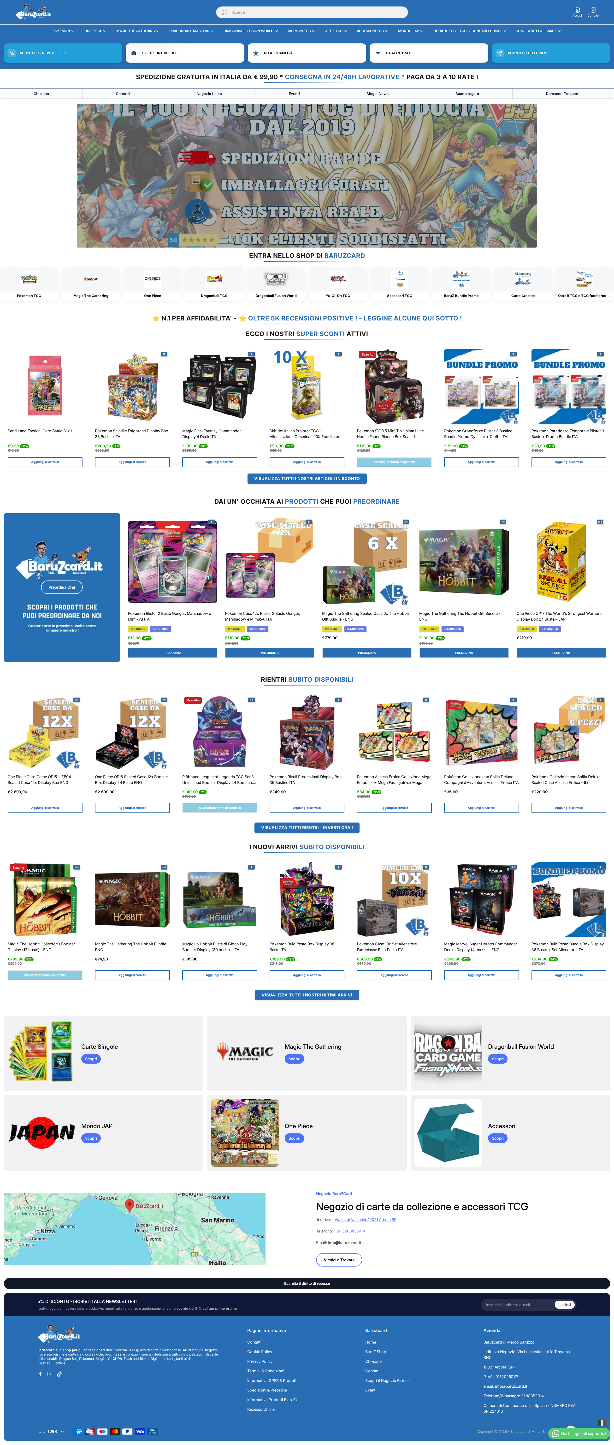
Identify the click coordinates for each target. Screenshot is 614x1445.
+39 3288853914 (349, 1231)
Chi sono (41, 93)
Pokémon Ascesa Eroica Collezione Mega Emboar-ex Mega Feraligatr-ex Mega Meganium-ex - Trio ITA (394, 780)
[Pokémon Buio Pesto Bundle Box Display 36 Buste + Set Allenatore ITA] (568, 899)
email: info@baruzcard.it (505, 1386)
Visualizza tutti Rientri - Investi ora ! (307, 827)
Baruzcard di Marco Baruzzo (509, 1342)
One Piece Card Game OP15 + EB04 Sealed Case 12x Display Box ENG (39, 779)
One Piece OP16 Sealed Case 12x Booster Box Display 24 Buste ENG (131, 779)
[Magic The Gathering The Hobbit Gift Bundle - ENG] (464, 562)
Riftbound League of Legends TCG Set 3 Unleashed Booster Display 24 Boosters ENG (218, 780)
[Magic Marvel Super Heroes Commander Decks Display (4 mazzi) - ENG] (481, 899)
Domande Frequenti (563, 93)
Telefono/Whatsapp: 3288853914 (514, 1395)
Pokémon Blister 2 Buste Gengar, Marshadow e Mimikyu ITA (169, 616)
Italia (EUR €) (48, 1431)
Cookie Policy (259, 1351)
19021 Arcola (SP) (499, 1367)
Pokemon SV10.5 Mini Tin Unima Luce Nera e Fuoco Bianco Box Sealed (390, 433)
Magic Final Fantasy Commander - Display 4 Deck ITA (212, 433)
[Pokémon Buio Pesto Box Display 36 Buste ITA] (307, 899)
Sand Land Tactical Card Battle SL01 (40, 430)
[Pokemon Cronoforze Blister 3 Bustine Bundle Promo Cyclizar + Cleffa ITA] (481, 386)
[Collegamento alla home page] (59, 1334)
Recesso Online (261, 1409)
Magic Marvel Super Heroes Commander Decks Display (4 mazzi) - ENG (480, 947)
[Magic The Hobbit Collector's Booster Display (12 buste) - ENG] (45, 899)
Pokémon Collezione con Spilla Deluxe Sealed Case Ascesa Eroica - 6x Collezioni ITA (566, 780)
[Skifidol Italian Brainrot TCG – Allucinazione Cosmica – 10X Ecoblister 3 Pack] (307, 386)
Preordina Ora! (62, 587)
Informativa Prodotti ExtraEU (273, 1399)
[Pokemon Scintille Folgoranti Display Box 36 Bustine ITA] (132, 386)
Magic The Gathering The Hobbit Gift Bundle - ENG (459, 616)
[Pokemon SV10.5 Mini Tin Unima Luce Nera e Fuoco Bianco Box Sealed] (394, 386)
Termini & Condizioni (265, 1370)
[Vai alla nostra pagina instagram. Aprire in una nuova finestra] (50, 1374)
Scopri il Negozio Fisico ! (387, 1380)
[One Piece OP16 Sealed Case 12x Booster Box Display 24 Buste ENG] (132, 732)
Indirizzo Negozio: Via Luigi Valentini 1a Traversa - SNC (528, 1354)
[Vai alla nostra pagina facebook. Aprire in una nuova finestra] (40, 1374)
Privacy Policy (260, 1361)
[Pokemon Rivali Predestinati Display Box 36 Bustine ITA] (307, 732)
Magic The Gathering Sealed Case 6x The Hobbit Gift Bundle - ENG (365, 616)
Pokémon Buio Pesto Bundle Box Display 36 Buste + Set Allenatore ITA (567, 947)
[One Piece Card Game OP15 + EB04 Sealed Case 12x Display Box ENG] (45, 732)
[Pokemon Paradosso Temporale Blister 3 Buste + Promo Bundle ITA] (568, 386)
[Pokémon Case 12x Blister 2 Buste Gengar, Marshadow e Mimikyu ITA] (269, 562)
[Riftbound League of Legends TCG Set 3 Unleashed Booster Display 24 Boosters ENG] (219, 732)
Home (370, 1342)
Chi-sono (373, 1361)
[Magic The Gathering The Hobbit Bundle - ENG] (132, 899)
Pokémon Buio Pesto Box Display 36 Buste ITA (302, 947)
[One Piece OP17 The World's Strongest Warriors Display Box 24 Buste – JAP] (561, 562)
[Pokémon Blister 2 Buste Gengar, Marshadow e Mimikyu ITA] (172, 562)
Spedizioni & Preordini (267, 1390)
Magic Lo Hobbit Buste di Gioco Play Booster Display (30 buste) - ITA (215, 947)
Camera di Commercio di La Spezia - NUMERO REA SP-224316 (530, 1408)
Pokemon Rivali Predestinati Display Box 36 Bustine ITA (306, 779)
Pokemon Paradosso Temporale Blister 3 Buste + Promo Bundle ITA (567, 433)
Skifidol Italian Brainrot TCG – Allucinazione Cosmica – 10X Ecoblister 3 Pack (306, 434)
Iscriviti (565, 1305)
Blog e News (377, 93)
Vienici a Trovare (339, 1259)
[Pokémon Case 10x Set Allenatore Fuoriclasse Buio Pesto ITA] (394, 899)
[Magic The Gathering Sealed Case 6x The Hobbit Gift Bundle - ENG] (367, 562)
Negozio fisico (209, 93)
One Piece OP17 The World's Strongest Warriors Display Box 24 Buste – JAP (559, 616)
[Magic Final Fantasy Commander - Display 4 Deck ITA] (219, 386)
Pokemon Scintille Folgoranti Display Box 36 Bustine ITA (131, 433)
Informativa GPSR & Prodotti (272, 1380)
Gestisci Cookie (51, 1363)
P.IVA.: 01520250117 (501, 1376)
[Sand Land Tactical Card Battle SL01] (45, 386)
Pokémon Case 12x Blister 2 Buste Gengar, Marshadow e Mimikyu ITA (262, 616)
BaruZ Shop (375, 1351)
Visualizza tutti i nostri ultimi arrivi (307, 995)
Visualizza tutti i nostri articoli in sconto (307, 478)
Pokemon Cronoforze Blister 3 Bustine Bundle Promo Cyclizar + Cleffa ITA (478, 433)
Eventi (294, 93)
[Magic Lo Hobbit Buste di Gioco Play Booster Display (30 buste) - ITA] (219, 899)
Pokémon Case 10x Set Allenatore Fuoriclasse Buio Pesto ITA (387, 947)
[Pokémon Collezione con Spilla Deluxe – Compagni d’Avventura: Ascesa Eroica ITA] (481, 732)
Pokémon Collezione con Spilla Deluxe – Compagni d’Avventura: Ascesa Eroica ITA (481, 779)
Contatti (123, 93)
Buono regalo (467, 93)
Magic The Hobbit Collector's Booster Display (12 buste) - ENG (41, 947)
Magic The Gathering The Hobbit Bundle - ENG (132, 947)
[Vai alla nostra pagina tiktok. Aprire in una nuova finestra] (59, 1374)
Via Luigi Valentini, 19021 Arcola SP (365, 1219)
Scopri (91, 1058)
